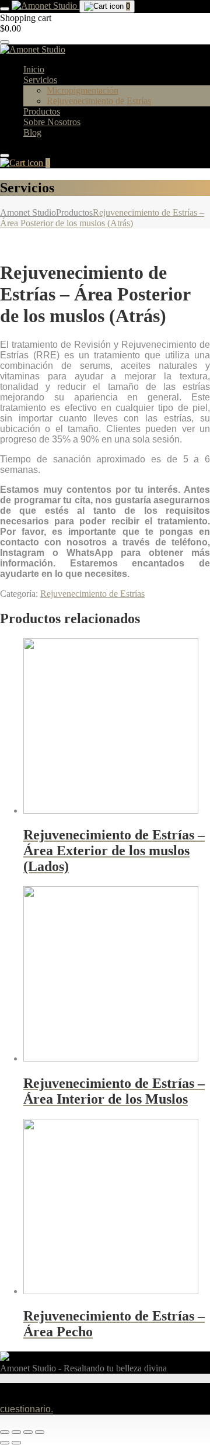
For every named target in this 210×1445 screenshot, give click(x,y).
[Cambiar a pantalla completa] (16, 1432)
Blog (32, 132)
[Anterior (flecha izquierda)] (4, 1442)
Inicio (33, 69)
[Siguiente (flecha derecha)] (16, 1442)
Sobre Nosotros (51, 122)
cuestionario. (26, 1409)
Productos (41, 111)
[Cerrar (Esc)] (39, 1432)
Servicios (40, 80)
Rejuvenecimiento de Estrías (99, 101)
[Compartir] (28, 1432)
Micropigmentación (82, 90)
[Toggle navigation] (4, 9)
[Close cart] (4, 42)
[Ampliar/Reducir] (4, 1432)
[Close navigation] (4, 155)
